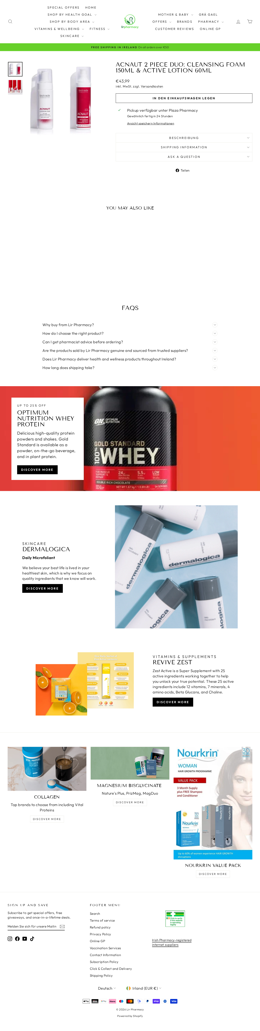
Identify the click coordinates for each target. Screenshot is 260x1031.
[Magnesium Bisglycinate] (130, 763)
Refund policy (100, 927)
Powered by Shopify (130, 1016)
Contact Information (105, 955)
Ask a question (184, 157)
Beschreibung (184, 138)
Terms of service (102, 920)
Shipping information (184, 147)
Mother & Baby (174, 14)
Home (91, 7)
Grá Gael (208, 14)
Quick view (36, 259)
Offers (160, 21)
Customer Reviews (174, 29)
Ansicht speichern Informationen (150, 123)
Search (95, 913)
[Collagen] (47, 769)
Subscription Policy (104, 962)
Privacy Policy (100, 934)
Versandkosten (152, 86)
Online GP (210, 29)
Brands (184, 21)
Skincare (70, 36)
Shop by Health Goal (71, 14)
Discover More (37, 470)
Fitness (98, 29)
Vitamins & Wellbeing (57, 29)
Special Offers (63, 7)
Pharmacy (209, 21)
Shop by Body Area (71, 21)
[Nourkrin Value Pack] (213, 803)
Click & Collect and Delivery (111, 969)
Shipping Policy (101, 975)
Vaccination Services (105, 948)
